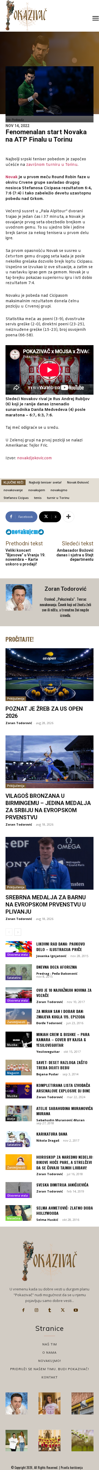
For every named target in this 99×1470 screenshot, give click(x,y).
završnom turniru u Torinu (52, 164)
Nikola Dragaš (47, 1140)
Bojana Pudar (47, 1074)
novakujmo (59, 490)
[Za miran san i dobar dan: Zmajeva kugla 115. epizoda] (19, 1016)
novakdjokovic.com (34, 458)
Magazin (13, 1073)
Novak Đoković (78, 482)
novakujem (36, 490)
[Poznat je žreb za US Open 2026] (50, 674)
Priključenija (15, 698)
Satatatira (14, 978)
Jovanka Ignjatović (51, 956)
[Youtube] (75, 1310)
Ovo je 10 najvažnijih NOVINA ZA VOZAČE (64, 992)
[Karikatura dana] (19, 1139)
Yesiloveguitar (48, 1051)
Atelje (11, 1119)
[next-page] (17, 932)
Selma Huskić (47, 1220)
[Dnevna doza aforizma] (19, 972)
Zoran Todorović (65, 589)
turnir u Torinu (58, 498)
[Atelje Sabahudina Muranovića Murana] (19, 1114)
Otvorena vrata (17, 955)
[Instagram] (36, 1310)
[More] (68, 516)
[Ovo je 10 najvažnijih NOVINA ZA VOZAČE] (19, 995)
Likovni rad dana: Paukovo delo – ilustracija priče (60, 946)
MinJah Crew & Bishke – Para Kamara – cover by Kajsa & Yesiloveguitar (63, 1039)
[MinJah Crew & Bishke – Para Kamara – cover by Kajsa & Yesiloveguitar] (19, 1040)
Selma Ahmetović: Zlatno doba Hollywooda (64, 1210)
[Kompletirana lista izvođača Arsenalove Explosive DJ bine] (19, 1090)
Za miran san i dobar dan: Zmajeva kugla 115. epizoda (60, 1014)
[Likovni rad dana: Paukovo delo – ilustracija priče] (19, 949)
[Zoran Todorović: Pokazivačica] (83, 1403)
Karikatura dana (51, 1134)
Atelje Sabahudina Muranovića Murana (64, 1111)
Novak (12, 177)
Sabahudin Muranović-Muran (60, 1120)
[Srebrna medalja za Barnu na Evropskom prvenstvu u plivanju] (50, 863)
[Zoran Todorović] (19, 602)
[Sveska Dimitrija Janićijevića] (19, 1190)
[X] (62, 1310)
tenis (38, 498)
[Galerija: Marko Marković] (83, 1441)
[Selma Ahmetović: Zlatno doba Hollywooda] (19, 1213)
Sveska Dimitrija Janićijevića (62, 1185)
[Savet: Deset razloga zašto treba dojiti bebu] (19, 1068)
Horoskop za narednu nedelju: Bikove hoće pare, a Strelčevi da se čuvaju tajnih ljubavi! (64, 1162)
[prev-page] (9, 932)
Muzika (12, 1045)
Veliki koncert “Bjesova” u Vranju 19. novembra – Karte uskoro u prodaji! (25, 557)
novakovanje (13, 490)
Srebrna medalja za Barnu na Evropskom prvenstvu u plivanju (46, 904)
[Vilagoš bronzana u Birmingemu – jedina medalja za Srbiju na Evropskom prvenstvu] (50, 761)
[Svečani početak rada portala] (49, 1441)
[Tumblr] (49, 1310)
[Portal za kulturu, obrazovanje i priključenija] (26, 15)
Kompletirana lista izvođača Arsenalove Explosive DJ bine (63, 1087)
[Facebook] (23, 1310)
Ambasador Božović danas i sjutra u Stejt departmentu (75, 555)
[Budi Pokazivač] (17, 1441)
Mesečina (13, 1218)
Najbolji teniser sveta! (45, 482)
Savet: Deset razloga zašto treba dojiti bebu (61, 1065)
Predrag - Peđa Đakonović (57, 973)
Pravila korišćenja (71, 1467)
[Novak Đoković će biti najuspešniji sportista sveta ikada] (17, 1403)
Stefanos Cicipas (16, 498)
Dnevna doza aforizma (56, 967)
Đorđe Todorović (49, 1023)
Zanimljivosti (16, 1022)
